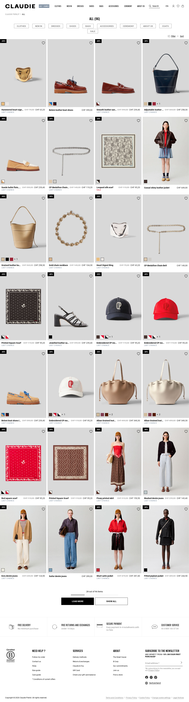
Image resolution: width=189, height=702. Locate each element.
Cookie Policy (144, 698)
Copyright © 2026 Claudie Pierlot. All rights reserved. (26, 698)
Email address (151, 663)
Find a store (118, 675)
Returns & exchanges (81, 662)
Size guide (36, 670)
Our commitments (120, 666)
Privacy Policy (131, 698)
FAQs (34, 666)
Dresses (55, 26)
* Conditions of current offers (43, 679)
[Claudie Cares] (10, 655)
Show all (111, 601)
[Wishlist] (43, 43)
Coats (165, 26)
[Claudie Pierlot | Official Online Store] (20, 6)
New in (38, 26)
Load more (77, 601)
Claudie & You (78, 666)
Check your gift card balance (84, 675)
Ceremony (128, 26)
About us (148, 26)
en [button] (167, 6)
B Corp (115, 662)
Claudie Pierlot (12, 14)
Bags (88, 26)
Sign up (181, 663)
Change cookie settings (161, 698)
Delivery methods (80, 657)
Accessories (107, 26)
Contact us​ (36, 662)
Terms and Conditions (114, 698)
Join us (116, 670)
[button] (44, 6)
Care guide (36, 675)
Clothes (21, 26)
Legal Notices (178, 698)
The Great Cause (119, 657)
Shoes (72, 26)
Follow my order (38, 657)
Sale (92, 31)
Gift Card (76, 670)
